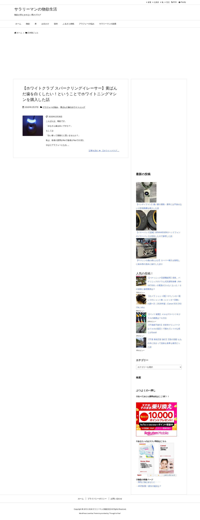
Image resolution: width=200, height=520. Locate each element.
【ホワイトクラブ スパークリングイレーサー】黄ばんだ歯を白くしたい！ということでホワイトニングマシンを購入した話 (69, 94)
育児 (168, 2)
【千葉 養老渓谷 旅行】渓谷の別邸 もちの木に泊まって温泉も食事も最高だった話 (165, 343)
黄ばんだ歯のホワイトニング (72, 107)
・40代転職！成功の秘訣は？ (148, 486)
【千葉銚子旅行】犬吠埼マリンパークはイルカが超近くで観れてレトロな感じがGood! (164, 329)
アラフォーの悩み (50, 107)
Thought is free (115, 513)
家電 (149, 2)
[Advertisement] (94, 57)
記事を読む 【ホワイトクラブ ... (104, 150)
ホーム (19, 33)
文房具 (156, 2)
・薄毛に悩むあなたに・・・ (148, 482)
